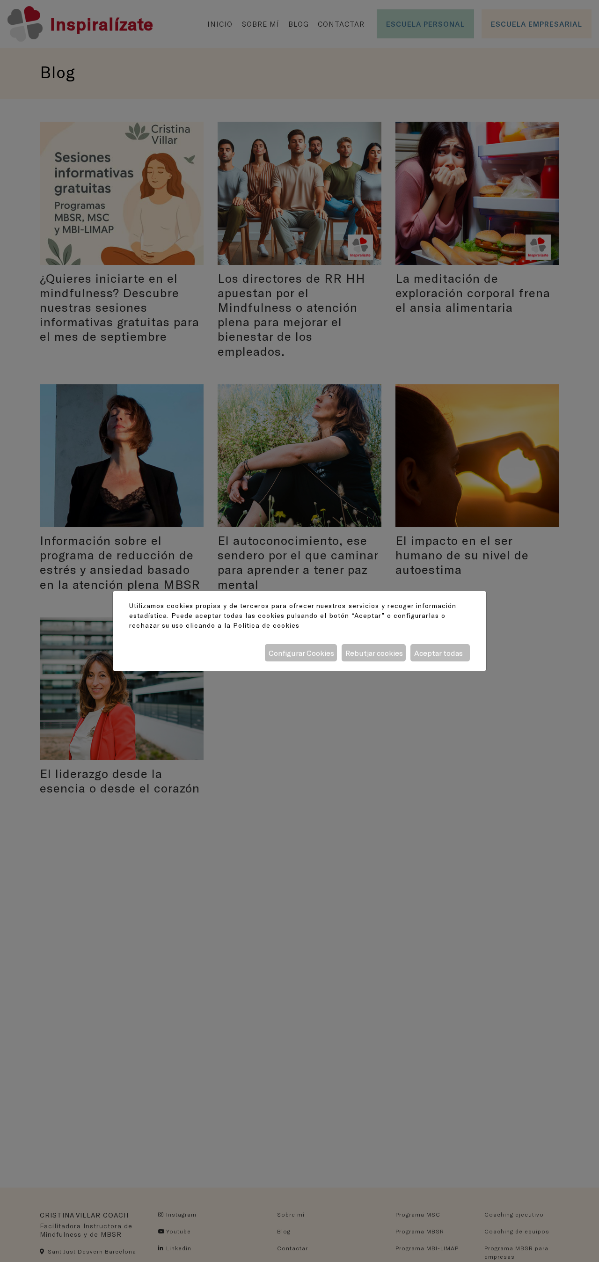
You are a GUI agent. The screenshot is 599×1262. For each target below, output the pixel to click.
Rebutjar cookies (374, 652)
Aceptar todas (438, 652)
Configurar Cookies (301, 652)
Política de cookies (266, 625)
